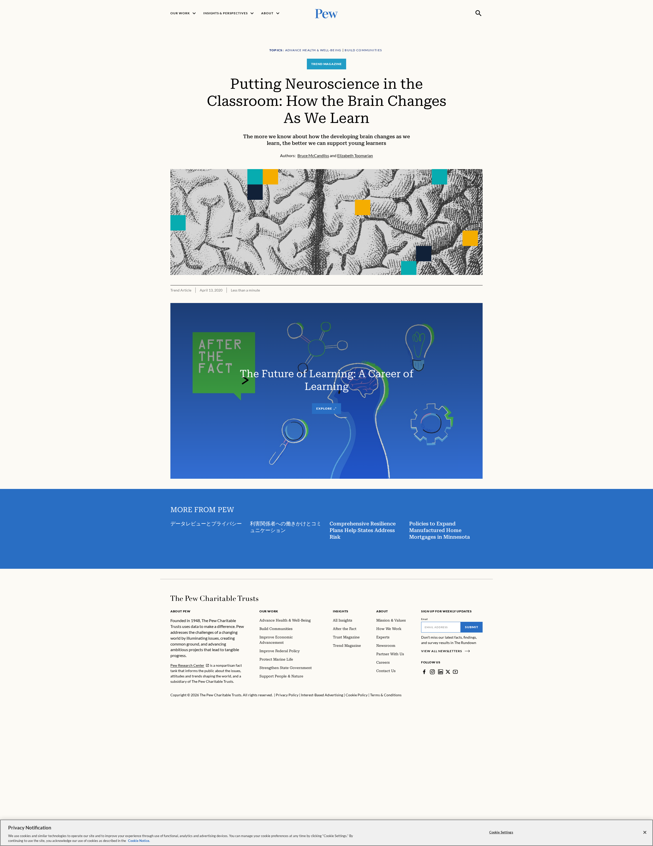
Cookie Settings (501, 832)
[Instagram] (432, 672)
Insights (340, 611)
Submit (471, 627)
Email (424, 619)
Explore (324, 408)
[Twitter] (448, 672)
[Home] (214, 598)
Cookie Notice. (139, 841)
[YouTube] (455, 672)
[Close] (644, 832)
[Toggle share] (479, 166)
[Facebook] (424, 672)
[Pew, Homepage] (326, 13)
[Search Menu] (478, 13)
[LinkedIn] (440, 672)
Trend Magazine (326, 64)
